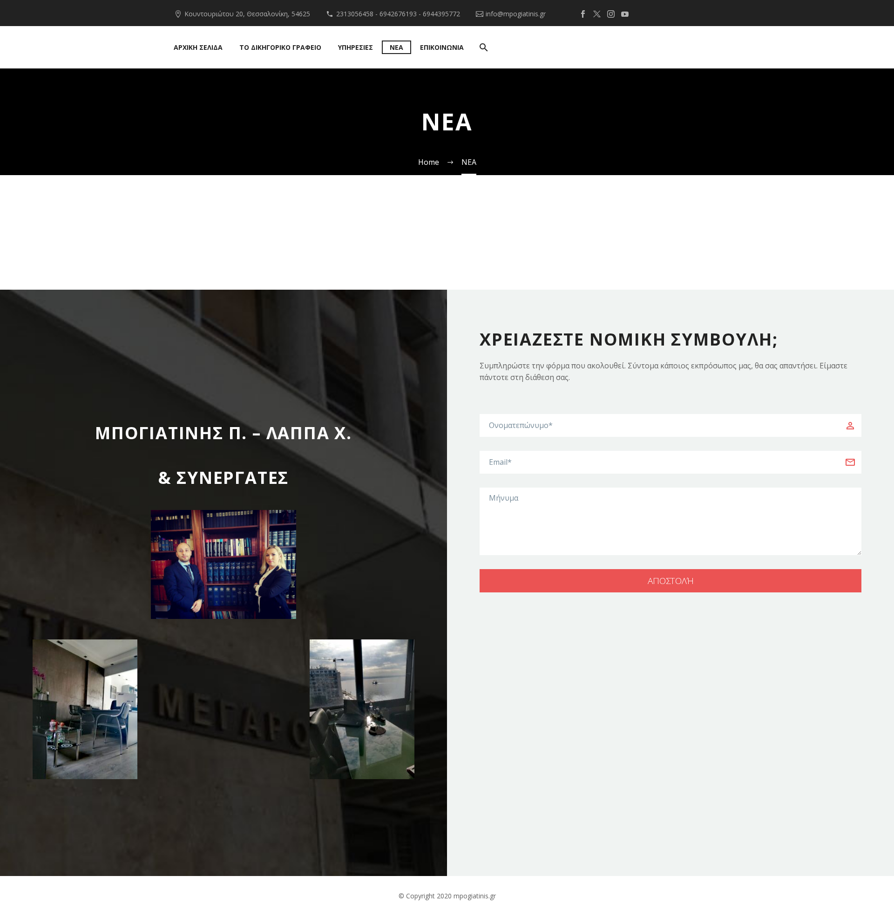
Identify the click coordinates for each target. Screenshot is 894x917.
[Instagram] (611, 14)
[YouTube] (625, 14)
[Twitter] (597, 14)
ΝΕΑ (396, 47)
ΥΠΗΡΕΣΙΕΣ (355, 47)
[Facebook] (583, 14)
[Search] (483, 47)
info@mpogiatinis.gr (516, 13)
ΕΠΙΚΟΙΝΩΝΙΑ (442, 47)
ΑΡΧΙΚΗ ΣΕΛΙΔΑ (198, 47)
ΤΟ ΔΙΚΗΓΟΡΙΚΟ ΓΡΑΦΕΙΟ (280, 47)
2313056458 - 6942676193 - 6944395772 (398, 13)
